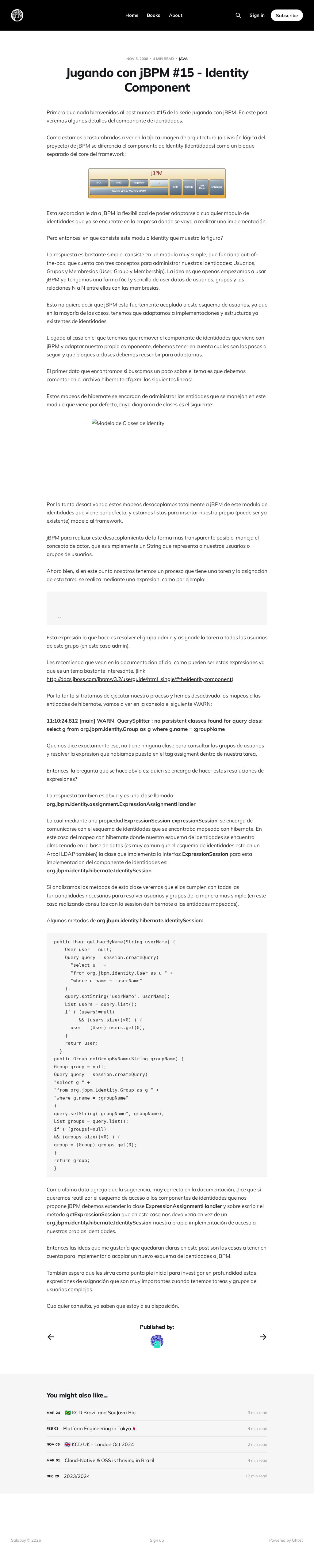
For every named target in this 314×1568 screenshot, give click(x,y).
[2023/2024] (157, 1476)
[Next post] (263, 1336)
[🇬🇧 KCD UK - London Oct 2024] (157, 1444)
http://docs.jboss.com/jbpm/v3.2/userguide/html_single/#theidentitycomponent (139, 679)
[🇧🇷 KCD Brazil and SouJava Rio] (157, 1412)
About (175, 15)
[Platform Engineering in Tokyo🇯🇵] (157, 1428)
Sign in (257, 15)
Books (153, 15)
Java (183, 58)
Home (131, 15)
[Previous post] (51, 1336)
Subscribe (287, 15)
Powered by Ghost (286, 1540)
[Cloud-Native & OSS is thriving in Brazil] (157, 1460)
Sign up (157, 1540)
